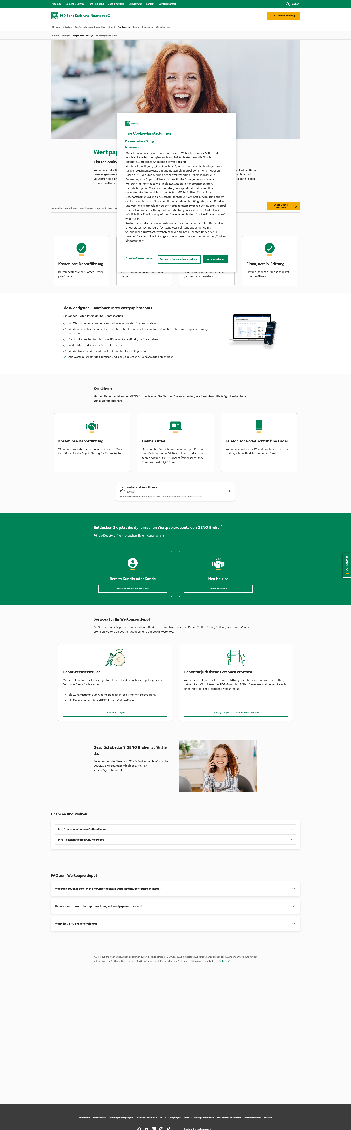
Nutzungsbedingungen (121, 1117)
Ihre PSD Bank (96, 4)
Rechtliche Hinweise (146, 1117)
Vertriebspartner (167, 4)
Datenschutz (99, 1117)
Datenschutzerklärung (139, 141)
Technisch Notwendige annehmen (179, 259)
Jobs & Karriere (116, 4)
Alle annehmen (215, 259)
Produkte (56, 4)
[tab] (61, 27)
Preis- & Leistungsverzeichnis (199, 1117)
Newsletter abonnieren (229, 1117)
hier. (224, 961)
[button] (175, 829)
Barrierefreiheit (252, 1117)
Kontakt (150, 4)
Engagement (135, 4)
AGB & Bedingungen (170, 1117)
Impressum (84, 1117)
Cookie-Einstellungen (140, 258)
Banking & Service (75, 4)
